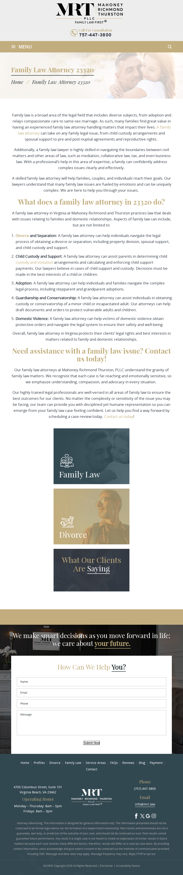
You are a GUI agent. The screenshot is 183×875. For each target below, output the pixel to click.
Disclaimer (106, 866)
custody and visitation (34, 262)
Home (25, 763)
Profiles (39, 763)
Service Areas (96, 763)
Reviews (128, 763)
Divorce (73, 534)
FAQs (114, 763)
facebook (136, 815)
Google (148, 815)
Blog (142, 763)
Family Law (79, 474)
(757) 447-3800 (145, 788)
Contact (91, 769)
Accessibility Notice (128, 866)
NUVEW (48, 866)
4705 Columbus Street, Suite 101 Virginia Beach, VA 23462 (38, 789)
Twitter (142, 815)
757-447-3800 (95, 35)
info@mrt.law (145, 804)
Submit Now (91, 742)
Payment (156, 763)
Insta (154, 815)
